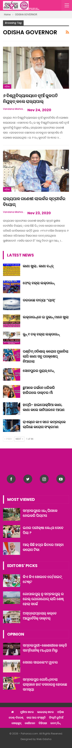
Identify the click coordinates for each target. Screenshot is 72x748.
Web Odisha (43, 739)
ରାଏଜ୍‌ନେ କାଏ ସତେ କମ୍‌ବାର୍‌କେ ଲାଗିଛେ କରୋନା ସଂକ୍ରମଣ (44, 424)
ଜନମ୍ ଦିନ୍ (55, 723)
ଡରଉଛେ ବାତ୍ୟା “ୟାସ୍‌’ (39, 300)
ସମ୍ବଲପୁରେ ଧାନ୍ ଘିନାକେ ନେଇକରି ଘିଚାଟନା (40, 513)
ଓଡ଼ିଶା (7, 86)
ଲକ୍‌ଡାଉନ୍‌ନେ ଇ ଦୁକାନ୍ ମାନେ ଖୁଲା (46, 317)
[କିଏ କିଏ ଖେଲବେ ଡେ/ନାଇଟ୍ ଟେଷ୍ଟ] (11, 580)
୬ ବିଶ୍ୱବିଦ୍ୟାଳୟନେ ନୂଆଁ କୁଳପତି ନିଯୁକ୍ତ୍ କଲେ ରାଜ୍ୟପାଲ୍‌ (30, 98)
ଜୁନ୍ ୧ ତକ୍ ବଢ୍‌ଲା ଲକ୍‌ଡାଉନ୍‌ (41, 334)
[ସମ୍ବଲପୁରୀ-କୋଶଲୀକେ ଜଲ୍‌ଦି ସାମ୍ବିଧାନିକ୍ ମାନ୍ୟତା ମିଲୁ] (11, 649)
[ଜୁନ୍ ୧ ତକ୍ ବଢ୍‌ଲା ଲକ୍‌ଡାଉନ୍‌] (11, 338)
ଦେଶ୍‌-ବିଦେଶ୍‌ (16, 717)
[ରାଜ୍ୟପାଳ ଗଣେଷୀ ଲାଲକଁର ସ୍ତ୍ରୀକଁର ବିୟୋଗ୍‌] (36, 171)
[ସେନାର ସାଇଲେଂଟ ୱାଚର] (11, 666)
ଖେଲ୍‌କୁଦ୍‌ (16, 723)
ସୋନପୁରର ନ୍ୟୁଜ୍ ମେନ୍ (38, 370)
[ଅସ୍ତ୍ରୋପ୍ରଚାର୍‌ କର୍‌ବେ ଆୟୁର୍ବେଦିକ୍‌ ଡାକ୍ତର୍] (11, 617)
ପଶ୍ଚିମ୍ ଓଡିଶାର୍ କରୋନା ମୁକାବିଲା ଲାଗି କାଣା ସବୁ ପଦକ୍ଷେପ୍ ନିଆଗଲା (45, 356)
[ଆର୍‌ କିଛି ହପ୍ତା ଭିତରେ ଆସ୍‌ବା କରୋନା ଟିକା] (11, 548)
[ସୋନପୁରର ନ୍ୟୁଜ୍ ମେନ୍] (11, 374)
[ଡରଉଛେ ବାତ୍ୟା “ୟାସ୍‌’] (11, 304)
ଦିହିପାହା (43, 723)
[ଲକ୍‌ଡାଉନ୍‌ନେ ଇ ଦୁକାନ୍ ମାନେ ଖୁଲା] (11, 321)
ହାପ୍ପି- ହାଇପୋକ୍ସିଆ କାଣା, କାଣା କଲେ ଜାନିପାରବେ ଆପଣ (44, 407)
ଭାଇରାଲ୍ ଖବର (45, 712)
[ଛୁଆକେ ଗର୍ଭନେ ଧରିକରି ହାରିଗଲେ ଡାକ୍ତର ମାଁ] (11, 391)
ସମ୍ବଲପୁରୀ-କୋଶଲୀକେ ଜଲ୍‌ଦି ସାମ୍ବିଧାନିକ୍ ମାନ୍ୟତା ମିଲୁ (45, 648)
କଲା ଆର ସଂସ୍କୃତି (36, 717)
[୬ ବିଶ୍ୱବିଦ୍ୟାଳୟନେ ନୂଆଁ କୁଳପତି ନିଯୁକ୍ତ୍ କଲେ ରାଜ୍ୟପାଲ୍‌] (36, 68)
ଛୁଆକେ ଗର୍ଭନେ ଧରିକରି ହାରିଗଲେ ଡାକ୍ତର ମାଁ (39, 390)
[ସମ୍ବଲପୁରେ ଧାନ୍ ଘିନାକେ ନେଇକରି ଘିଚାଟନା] (11, 514)
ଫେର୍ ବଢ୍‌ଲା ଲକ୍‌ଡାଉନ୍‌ (39, 282)
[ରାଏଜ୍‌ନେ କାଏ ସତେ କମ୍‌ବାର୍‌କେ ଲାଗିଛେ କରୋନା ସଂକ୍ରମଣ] (11, 425)
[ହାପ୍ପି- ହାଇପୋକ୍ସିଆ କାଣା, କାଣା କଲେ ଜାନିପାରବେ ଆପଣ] (11, 408)
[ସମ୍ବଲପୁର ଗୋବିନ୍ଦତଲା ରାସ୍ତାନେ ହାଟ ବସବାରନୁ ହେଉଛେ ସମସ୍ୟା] (11, 683)
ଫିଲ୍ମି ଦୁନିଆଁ (56, 717)
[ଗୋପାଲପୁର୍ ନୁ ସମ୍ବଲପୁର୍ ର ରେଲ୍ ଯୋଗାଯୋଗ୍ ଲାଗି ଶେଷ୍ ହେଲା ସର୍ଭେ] (11, 597)
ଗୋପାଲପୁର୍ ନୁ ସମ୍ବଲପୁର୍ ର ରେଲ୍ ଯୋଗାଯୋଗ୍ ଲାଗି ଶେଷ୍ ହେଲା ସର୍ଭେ (43, 598)
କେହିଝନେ (30, 723)
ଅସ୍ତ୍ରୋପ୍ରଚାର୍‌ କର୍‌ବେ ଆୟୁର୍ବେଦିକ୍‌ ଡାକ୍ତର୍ (40, 616)
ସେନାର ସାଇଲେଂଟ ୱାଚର (40, 662)
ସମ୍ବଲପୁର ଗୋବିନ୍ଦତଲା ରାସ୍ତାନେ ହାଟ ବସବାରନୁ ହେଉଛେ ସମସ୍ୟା (45, 684)
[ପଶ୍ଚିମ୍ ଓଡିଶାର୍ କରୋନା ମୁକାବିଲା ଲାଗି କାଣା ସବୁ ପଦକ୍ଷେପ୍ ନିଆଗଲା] (11, 355)
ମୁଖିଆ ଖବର (27, 712)
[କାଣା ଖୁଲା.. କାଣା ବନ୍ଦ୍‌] (11, 269)
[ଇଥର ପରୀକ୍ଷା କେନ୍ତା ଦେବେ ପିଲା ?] (11, 531)
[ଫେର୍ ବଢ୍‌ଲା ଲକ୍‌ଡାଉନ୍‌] (11, 286)
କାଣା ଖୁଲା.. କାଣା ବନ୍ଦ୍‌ (38, 265)
